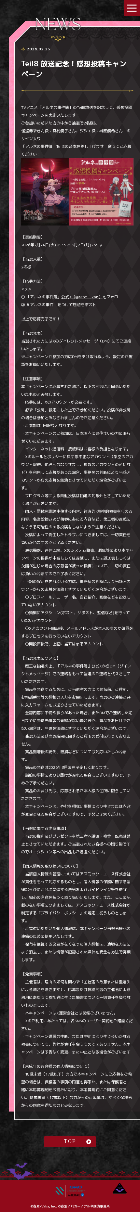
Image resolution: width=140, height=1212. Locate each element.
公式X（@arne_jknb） (82, 297)
